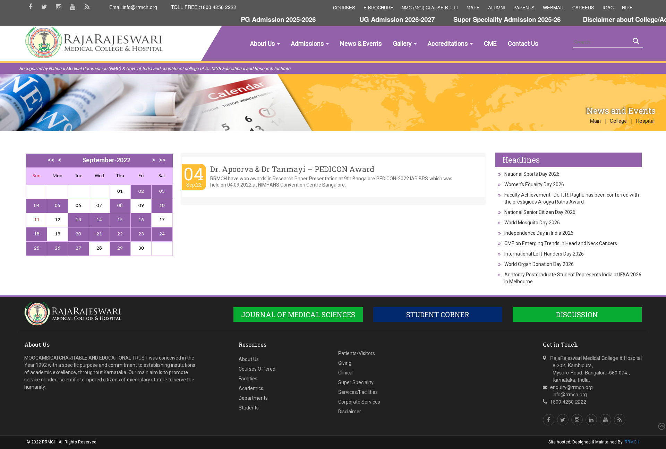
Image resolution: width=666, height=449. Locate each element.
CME (490, 43)
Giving (344, 363)
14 (99, 220)
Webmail (553, 7)
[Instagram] (58, 9)
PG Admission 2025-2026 (266, 19)
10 (162, 205)
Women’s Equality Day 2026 (534, 184)
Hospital (645, 121)
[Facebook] (30, 9)
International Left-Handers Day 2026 (544, 254)
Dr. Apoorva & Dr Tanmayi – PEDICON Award (292, 169)
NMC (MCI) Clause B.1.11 (430, 7)
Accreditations (448, 43)
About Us (263, 43)
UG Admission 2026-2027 (385, 19)
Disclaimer (349, 411)
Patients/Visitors (356, 353)
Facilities (248, 378)
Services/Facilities (358, 392)
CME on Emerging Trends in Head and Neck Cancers (560, 243)
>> (162, 160)
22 (120, 234)
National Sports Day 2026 (532, 174)
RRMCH (632, 442)
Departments (253, 398)
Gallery (403, 43)
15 (120, 220)
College (618, 121)
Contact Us (523, 43)
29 (120, 248)
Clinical (345, 372)
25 (37, 248)
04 (37, 205)
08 (120, 205)
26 (57, 248)
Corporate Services (359, 402)
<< (51, 160)
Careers (583, 7)
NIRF (627, 7)
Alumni (496, 7)
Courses (344, 7)
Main (595, 121)
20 (78, 234)
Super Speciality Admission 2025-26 (495, 19)
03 (162, 191)
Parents (524, 7)
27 (78, 248)
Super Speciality (356, 382)
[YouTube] (72, 9)
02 (141, 191)
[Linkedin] (591, 419)
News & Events (361, 43)
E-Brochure (378, 7)
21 (99, 234)
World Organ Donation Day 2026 (539, 264)
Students (249, 408)
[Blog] (87, 9)
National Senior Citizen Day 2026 (539, 212)
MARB (473, 7)
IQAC (608, 7)
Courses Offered (257, 369)
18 (37, 234)
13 (78, 220)
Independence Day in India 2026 (538, 233)
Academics (251, 388)
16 (141, 220)
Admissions (308, 43)
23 (141, 234)
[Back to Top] (661, 426)
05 (57, 205)
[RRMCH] (70, 75)
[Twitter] (44, 9)
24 (162, 234)
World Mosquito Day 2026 (532, 222)
